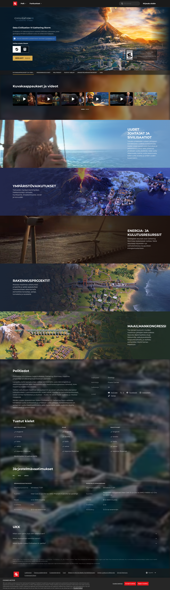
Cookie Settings (118, 583)
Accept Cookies (130, 583)
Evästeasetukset (30, 575)
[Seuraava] (160, 98)
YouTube (114, 393)
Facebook (133, 393)
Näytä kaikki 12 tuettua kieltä (25, 456)
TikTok (113, 396)
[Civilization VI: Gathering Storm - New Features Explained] (97, 99)
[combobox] (129, 3)
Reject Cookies (143, 583)
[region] (85, 584)
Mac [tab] (19, 475)
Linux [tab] (26, 475)
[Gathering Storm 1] (145, 99)
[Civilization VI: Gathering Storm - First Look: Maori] (24, 99)
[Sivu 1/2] (83, 109)
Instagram (146, 393)
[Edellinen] (10, 98)
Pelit (22, 4)
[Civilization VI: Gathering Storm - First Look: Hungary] (72, 99)
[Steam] (17, 49)
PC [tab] (14, 475)
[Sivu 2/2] (87, 109)
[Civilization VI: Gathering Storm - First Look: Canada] (121, 99)
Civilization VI (50, 38)
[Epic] (25, 49)
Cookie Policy (78, 588)
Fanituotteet (35, 4)
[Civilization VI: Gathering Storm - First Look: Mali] (48, 99)
